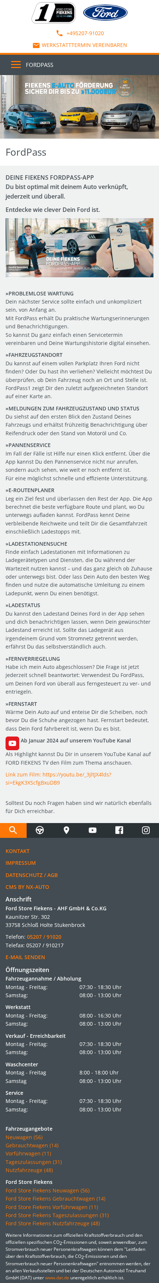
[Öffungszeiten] (66, 830)
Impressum (21, 862)
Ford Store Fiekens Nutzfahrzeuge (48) (53, 1223)
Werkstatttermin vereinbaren (84, 44)
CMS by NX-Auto (27, 886)
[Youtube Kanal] (93, 830)
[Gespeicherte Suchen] (13, 830)
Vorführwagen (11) (28, 1153)
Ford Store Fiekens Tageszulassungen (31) (57, 1215)
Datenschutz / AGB (32, 875)
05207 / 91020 (44, 936)
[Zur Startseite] (53, 12)
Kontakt (18, 850)
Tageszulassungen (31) (34, 1161)
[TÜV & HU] (40, 830)
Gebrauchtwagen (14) (32, 1145)
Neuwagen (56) (24, 1137)
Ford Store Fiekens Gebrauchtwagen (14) (55, 1198)
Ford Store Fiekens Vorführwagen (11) (52, 1207)
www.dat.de (57, 1277)
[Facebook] (119, 830)
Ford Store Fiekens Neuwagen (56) (47, 1190)
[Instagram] (145, 830)
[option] (79, 107)
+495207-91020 (84, 33)
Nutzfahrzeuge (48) (29, 1170)
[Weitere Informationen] (79, 107)
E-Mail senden (25, 957)
